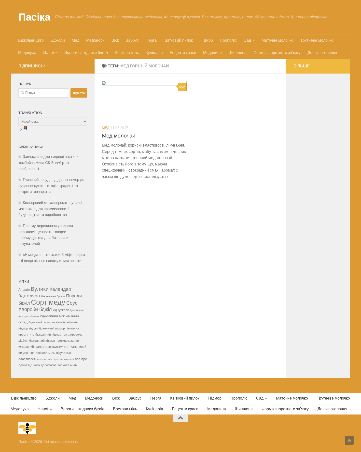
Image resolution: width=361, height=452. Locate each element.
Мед (75, 40)
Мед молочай (118, 136)
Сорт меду (48, 302)
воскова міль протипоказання (55, 359)
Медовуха (27, 52)
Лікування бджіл (53, 296)
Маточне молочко (277, 40)
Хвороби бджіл (35, 309)
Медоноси (95, 40)
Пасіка (34, 17)
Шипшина (238, 52)
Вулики (40, 289)
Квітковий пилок (178, 40)
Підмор (206, 40)
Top (349, 440)
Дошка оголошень (323, 52)
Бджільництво (31, 40)
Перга (151, 40)
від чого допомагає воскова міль (52, 365)
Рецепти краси (183, 52)
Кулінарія (154, 52)
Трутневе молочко (316, 40)
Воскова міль (127, 52)
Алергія (24, 289)
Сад (247, 40)
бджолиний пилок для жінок (45, 322)
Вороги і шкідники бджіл (86, 52)
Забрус (132, 40)
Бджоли (58, 40)
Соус (71, 303)
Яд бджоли (61, 310)
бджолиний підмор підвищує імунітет (44, 347)
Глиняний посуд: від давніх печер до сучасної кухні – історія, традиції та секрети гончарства (51, 185)
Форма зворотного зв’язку (277, 52)
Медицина (212, 52)
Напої (48, 52)
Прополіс (228, 40)
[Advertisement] (318, 154)
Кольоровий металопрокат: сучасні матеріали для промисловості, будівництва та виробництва (50, 209)
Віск (115, 40)
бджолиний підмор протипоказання (54, 340)
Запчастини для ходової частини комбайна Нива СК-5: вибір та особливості (48, 162)
